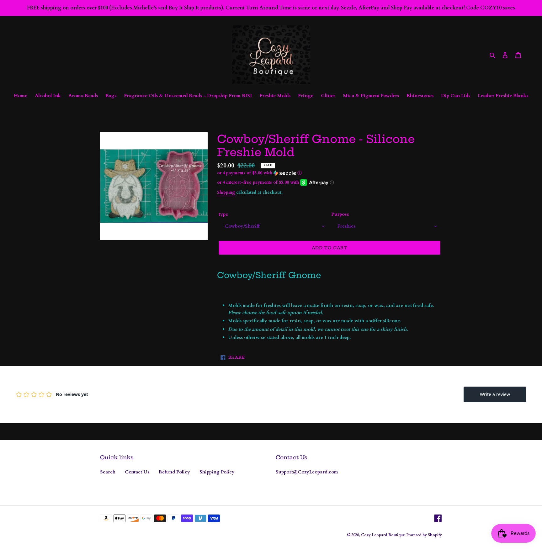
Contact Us (137, 472)
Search (107, 472)
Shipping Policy (217, 472)
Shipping (226, 192)
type (223, 214)
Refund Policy (174, 472)
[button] (259, 173)
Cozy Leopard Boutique (383, 534)
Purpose (340, 214)
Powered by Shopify (424, 534)
